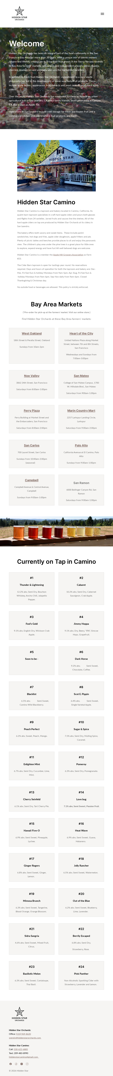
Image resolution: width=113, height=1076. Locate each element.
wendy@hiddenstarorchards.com (25, 1038)
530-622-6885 (21, 1049)
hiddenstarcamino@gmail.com (24, 1057)
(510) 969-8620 (23, 1034)
